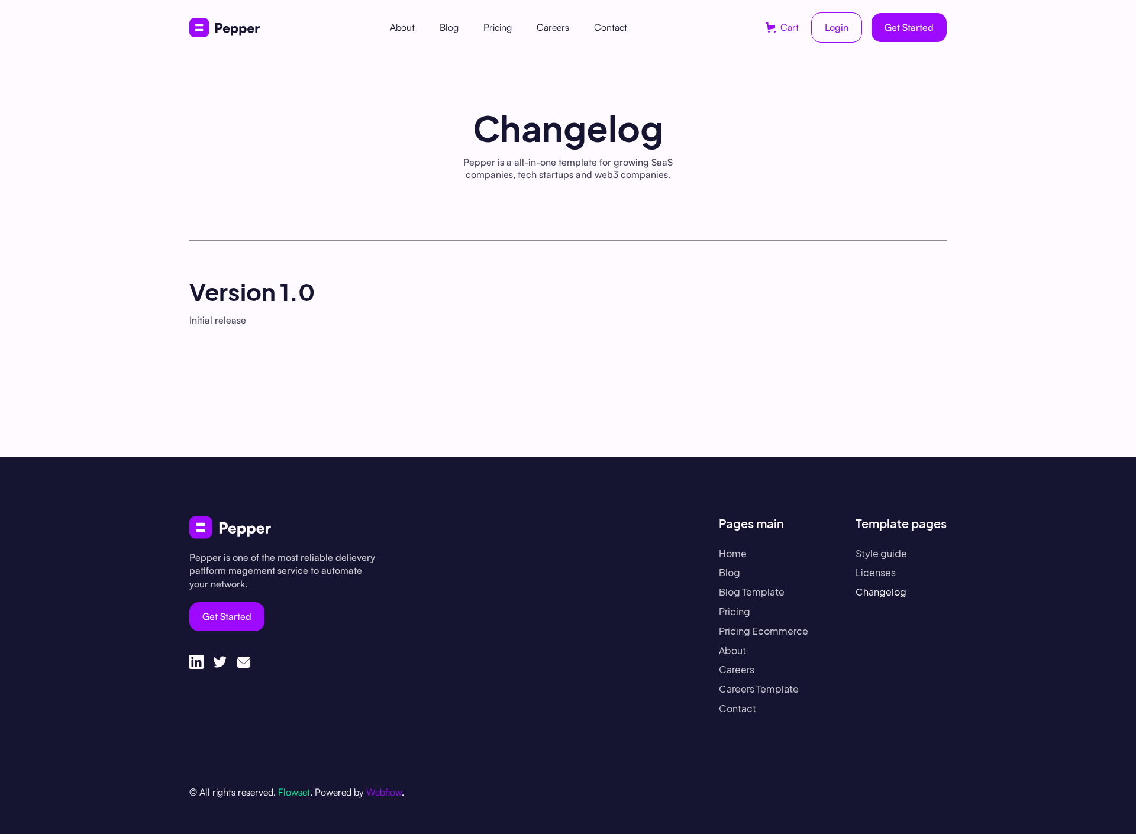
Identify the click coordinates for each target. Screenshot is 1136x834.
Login (836, 27)
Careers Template (759, 689)
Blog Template (752, 592)
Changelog (881, 592)
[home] (224, 27)
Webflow (384, 792)
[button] (782, 27)
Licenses (876, 572)
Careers (553, 27)
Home (733, 554)
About (402, 27)
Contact (610, 27)
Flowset (294, 792)
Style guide (881, 554)
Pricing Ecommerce (763, 631)
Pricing (497, 27)
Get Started (909, 27)
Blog (449, 27)
